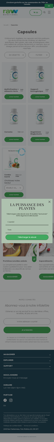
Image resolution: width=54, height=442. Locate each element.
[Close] (49, 202)
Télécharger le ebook (27, 237)
